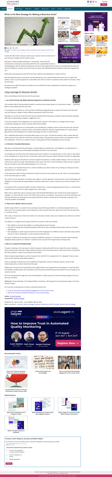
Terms (56, 476)
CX (53, 473)
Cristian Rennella (15, 296)
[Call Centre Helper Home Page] (13, 5)
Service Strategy (70, 304)
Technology (18, 9)
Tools (52, 9)
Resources (45, 9)
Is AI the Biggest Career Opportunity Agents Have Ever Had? (101, 44)
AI (59, 473)
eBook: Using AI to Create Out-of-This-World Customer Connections (69, 413)
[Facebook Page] (91, 2)
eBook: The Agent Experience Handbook (16, 431)
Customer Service (44, 50)
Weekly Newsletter (14, 459)
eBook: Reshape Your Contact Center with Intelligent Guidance (42, 413)
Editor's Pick (89, 33)
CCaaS (56, 473)
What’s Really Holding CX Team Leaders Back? (89, 44)
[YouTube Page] (93, 2)
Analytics (62, 473)
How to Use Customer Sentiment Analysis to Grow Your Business (63, 29)
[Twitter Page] (96, 2)
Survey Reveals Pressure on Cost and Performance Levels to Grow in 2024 (74, 41)
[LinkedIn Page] (88, 2)
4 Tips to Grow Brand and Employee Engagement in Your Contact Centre (63, 40)
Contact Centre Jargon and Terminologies (74, 28)
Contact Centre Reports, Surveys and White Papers (24, 439)
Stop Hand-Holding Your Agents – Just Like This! (101, 55)
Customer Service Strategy (18, 50)
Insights (36, 9)
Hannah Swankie (19, 298)
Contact (69, 476)
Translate (104, 1)
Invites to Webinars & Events (15, 455)
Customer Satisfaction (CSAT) (32, 50)
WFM (66, 473)
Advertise (67, 9)
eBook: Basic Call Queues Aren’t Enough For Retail (16, 413)
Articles (10, 9)
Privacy (65, 476)
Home (4, 9)
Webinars (28, 9)
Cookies (60, 476)
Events (59, 9)
